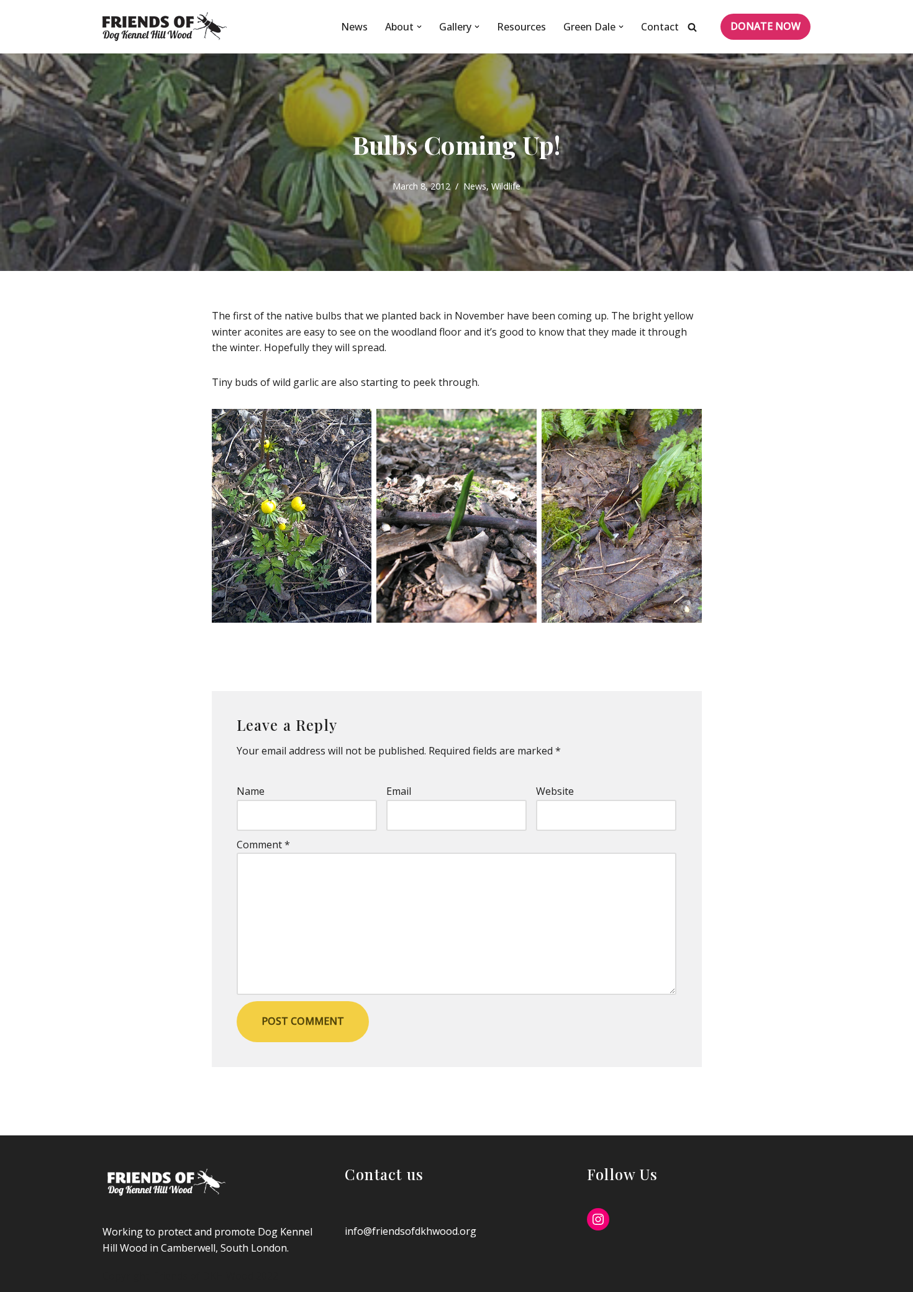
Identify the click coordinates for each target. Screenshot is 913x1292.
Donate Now (765, 26)
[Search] (692, 27)
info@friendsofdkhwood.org (410, 1231)
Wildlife (505, 186)
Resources (521, 27)
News (354, 27)
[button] (419, 26)
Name (251, 791)
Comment (263, 844)
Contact (660, 27)
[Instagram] (598, 1219)
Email (398, 791)
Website (555, 791)
